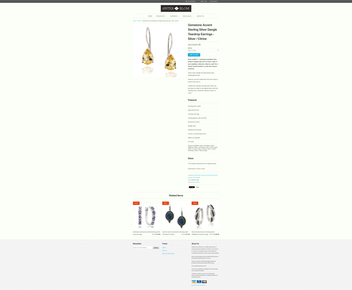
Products (139, 20)
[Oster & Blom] (176, 8)
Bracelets (161, 16)
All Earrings (197, 175)
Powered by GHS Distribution (199, 285)
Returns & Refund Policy (168, 253)
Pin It (197, 187)
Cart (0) (203, 1)
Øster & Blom (195, 182)
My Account (191, 1)
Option (190, 48)
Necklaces (188, 16)
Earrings (174, 16)
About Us (200, 16)
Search (164, 247)
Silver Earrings (196, 177)
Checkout (214, 1)
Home (150, 16)
